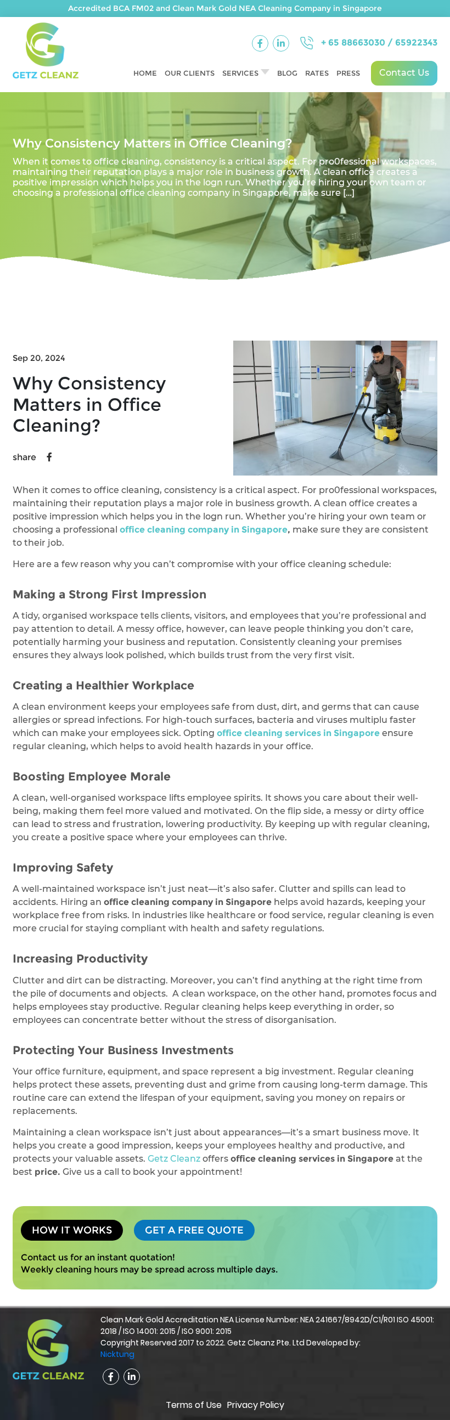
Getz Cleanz (174, 1158)
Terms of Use (194, 1405)
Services (240, 73)
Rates (317, 73)
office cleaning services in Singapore (298, 733)
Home (145, 73)
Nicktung (117, 1354)
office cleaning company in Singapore (204, 529)
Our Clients (190, 73)
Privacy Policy (255, 1405)
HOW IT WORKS (72, 1230)
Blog (287, 73)
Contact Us (404, 72)
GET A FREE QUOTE (194, 1230)
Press (348, 73)
